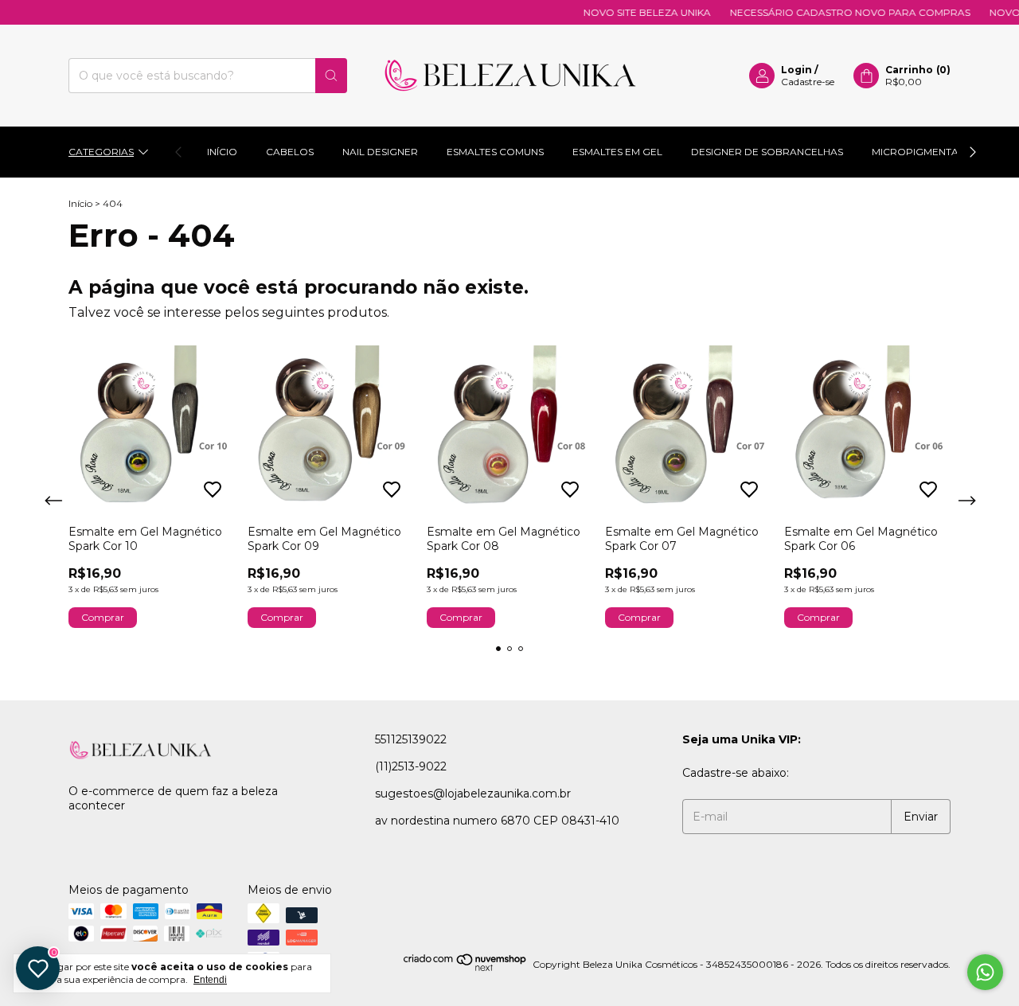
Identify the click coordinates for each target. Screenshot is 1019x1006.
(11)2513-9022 (411, 766)
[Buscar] (331, 75)
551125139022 (411, 739)
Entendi (210, 979)
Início (222, 152)
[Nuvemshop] (465, 968)
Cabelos (290, 152)
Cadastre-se (807, 82)
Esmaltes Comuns (495, 152)
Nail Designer (380, 152)
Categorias (101, 152)
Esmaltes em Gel (617, 152)
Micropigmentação (927, 152)
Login (796, 70)
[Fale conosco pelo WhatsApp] (985, 972)
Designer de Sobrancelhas (767, 152)
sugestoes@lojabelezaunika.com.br (473, 793)
